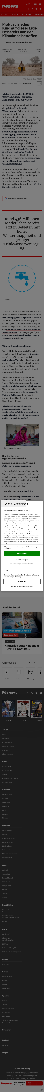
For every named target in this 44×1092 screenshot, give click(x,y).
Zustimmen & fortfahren (22, 553)
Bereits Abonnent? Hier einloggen (22, 586)
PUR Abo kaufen (22, 581)
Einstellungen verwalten (22, 559)
